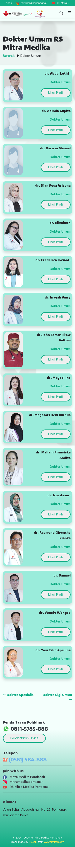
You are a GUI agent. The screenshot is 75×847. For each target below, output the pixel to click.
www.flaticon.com (54, 841)
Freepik (33, 841)
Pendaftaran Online (24, 738)
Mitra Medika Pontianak (26, 777)
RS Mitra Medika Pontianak (29, 787)
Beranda (9, 56)
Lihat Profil (55, 92)
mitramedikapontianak (25, 782)
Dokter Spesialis (19, 695)
